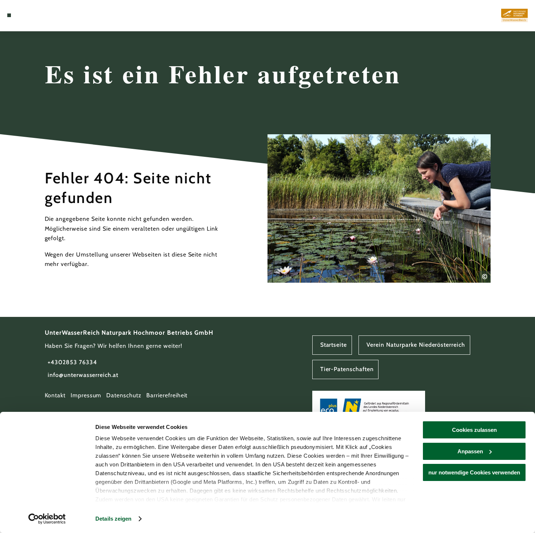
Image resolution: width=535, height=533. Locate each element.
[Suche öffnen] (26, 15)
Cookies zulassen (474, 430)
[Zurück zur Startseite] (514, 16)
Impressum (86, 395)
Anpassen (470, 451)
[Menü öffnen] (9, 15)
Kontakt (55, 395)
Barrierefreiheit (166, 395)
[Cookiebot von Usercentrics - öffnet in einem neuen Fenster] (47, 518)
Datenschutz (124, 395)
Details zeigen (113, 519)
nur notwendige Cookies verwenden (474, 472)
